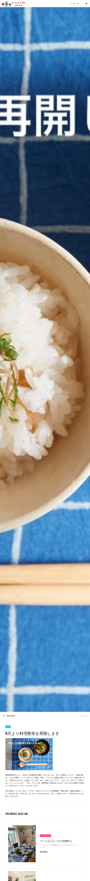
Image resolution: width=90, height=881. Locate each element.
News (8, 726)
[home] (13, 3)
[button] (86, 3)
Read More (43, 851)
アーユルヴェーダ (45, 835)
